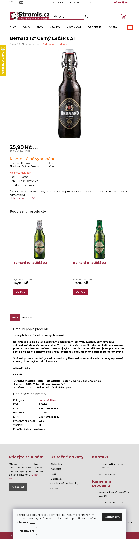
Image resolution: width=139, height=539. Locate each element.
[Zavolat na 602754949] (15, 2)
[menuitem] (13, 27)
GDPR (54, 488)
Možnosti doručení (21, 172)
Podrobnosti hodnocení (56, 44)
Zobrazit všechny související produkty (69, 308)
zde (32, 522)
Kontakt (75, 2)
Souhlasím (112, 517)
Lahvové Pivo (47, 400)
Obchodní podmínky (64, 483)
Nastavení (27, 530)
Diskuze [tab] (27, 317)
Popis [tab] (14, 317)
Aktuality (57, 2)
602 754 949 (107, 474)
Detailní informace (20, 198)
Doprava (56, 478)
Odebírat (18, 486)
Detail (20, 291)
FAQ (53, 473)
